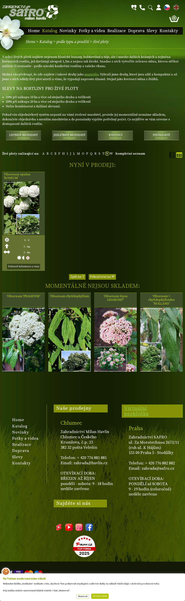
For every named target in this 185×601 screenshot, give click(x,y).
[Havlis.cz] (30, 12)
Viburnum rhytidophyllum (69, 296)
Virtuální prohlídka (136, 411)
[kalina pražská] (23, 371)
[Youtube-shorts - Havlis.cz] (59, 530)
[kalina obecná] (21, 234)
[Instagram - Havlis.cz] (79, 530)
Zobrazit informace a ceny (23, 266)
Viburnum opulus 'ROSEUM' (17, 176)
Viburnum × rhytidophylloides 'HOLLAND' (161, 299)
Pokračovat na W (102, 277)
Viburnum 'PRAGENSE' (23, 296)
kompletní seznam (130, 154)
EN (175, 7)
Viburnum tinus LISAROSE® (115, 298)
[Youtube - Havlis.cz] (69, 530)
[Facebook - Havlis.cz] (89, 530)
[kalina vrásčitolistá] (69, 371)
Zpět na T (77, 277)
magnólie (91, 74)
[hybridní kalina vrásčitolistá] (161, 371)
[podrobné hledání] (134, 7)
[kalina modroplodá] (115, 371)
